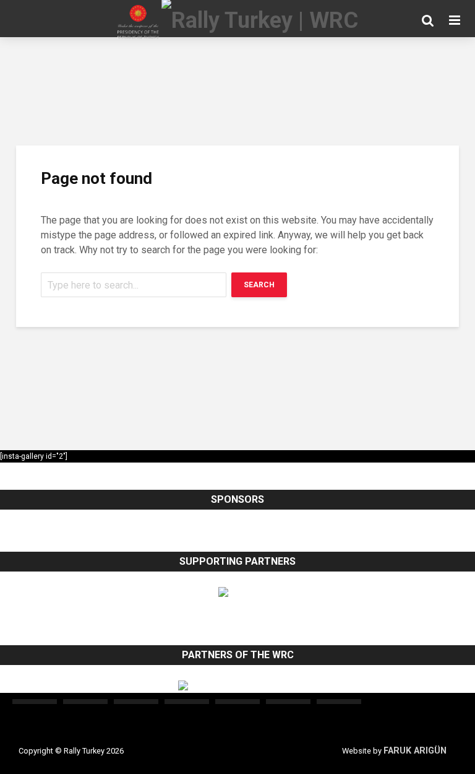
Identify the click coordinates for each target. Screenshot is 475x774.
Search (259, 284)
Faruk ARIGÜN (415, 751)
